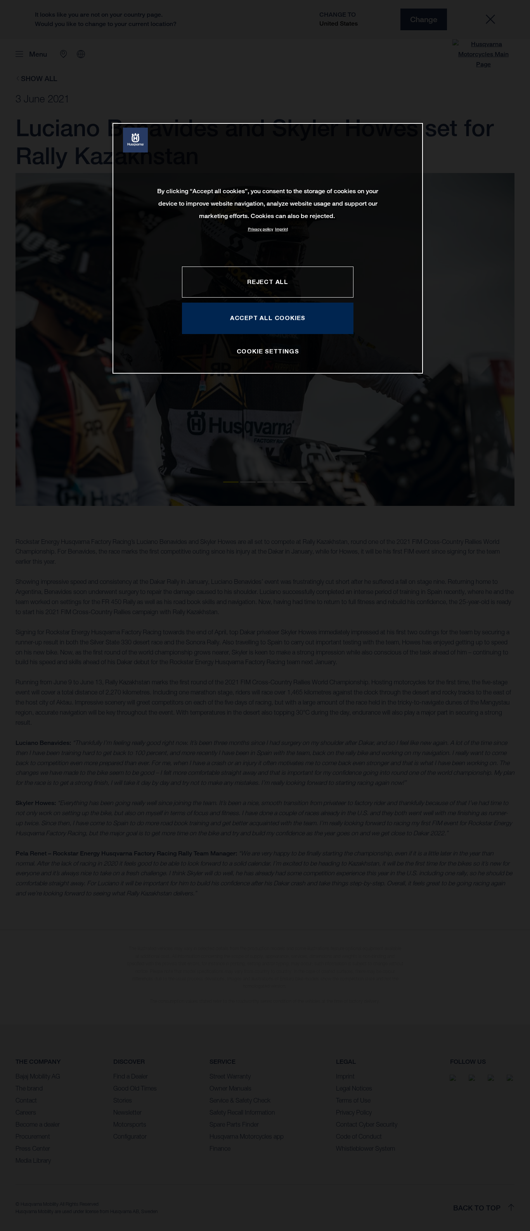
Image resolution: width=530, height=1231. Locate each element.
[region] (268, 248)
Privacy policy (260, 229)
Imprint (281, 229)
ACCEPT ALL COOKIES (267, 317)
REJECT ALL (267, 281)
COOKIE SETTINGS (268, 351)
